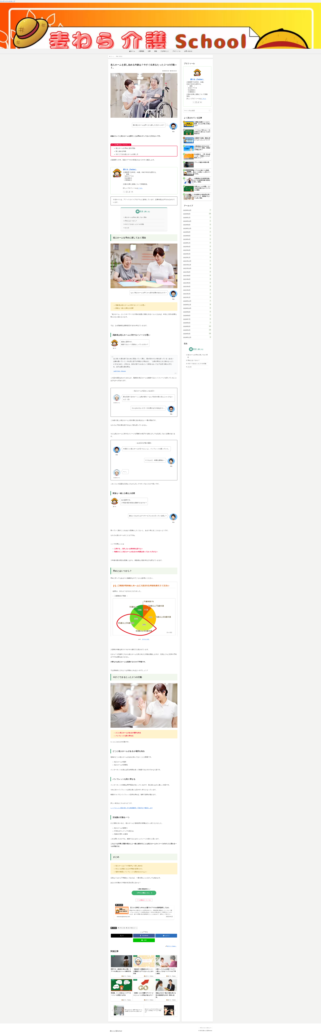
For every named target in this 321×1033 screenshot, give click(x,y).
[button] (209, 111)
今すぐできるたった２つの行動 (134, 224)
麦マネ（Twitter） (130, 169)
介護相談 (114, 928)
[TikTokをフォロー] (129, 192)
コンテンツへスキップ (7, 1)
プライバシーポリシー (205, 1027)
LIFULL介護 (122, 928)
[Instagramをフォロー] (127, 192)
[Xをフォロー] (124, 192)
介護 (128, 928)
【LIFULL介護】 (146, 639)
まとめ (127, 227)
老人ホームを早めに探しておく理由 (135, 217)
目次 (141, 211)
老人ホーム (134, 928)
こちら (140, 188)
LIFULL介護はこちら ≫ (144, 893)
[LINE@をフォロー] (132, 192)
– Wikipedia (119, 371)
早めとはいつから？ (131, 221)
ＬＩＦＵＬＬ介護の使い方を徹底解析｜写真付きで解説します (132, 808)
